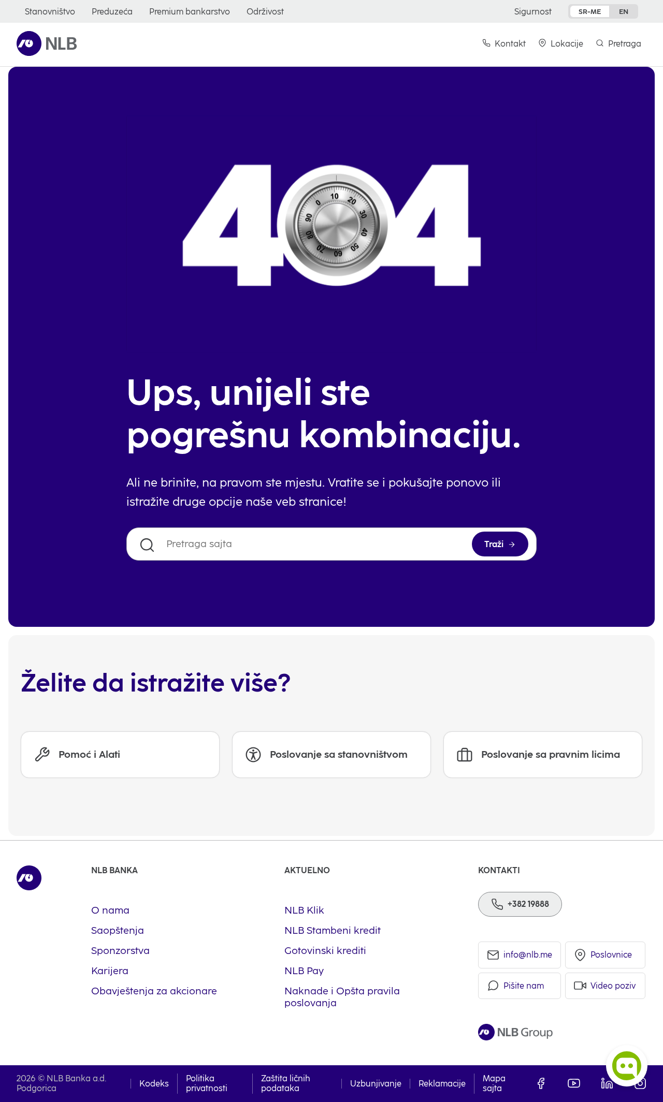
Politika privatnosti (206, 1083)
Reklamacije (442, 1084)
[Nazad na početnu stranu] (47, 43)
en (623, 11)
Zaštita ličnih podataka (285, 1083)
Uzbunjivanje (375, 1084)
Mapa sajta (494, 1083)
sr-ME (590, 11)
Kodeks (154, 1084)
